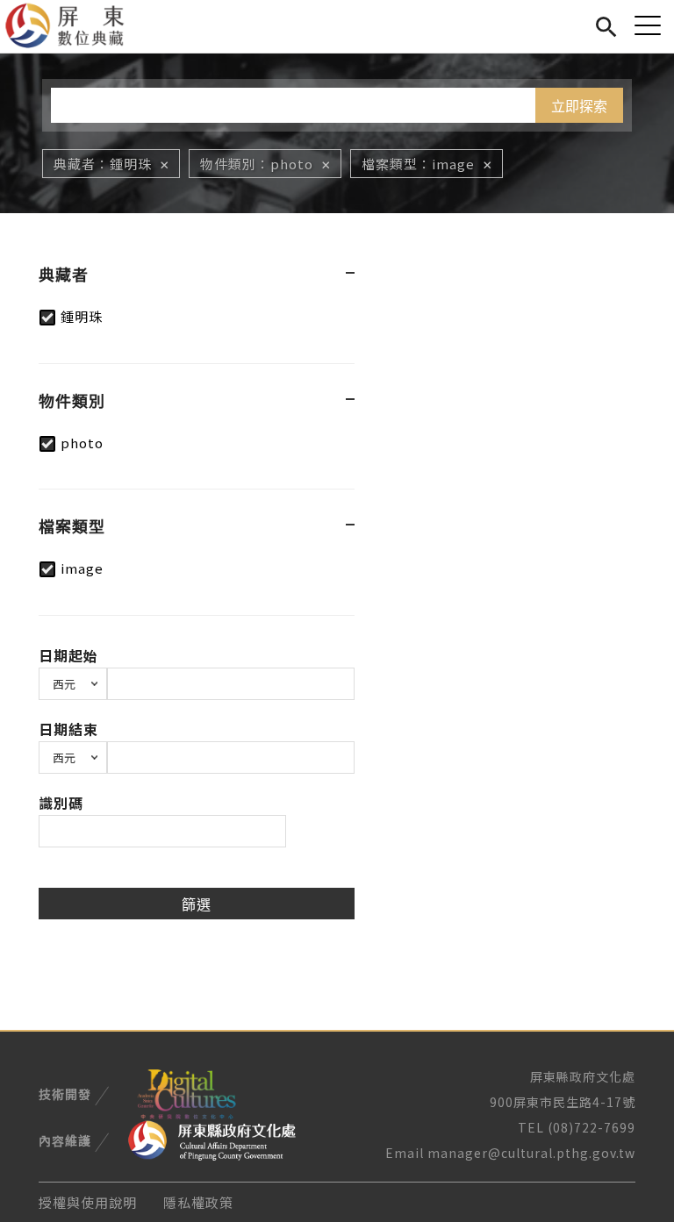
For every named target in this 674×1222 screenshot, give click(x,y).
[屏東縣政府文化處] (212, 1138)
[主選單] (648, 25)
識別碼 (61, 802)
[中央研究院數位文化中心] (186, 1092)
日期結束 (68, 729)
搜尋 (606, 24)
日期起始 (68, 655)
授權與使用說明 (88, 1202)
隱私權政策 (198, 1202)
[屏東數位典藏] (75, 26)
